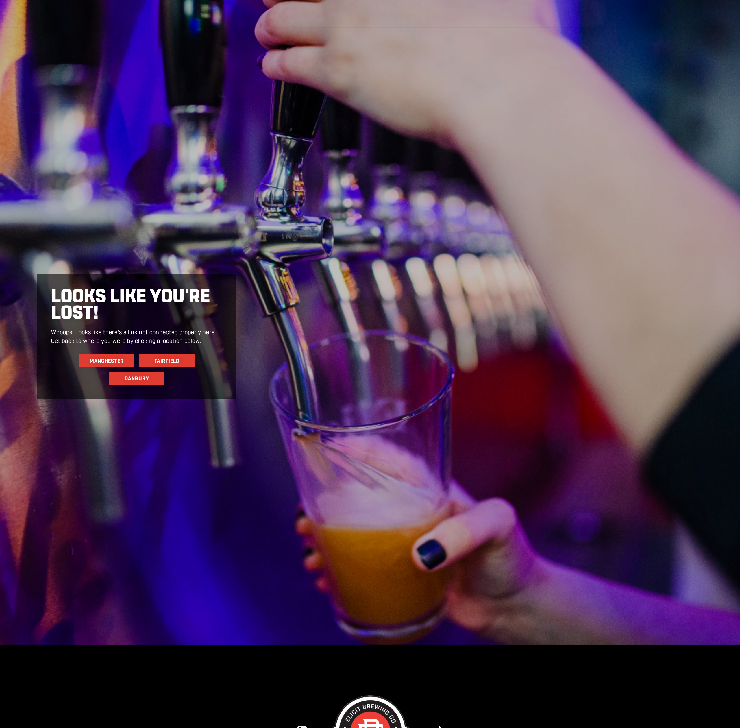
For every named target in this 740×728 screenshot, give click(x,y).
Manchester (107, 361)
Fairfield (167, 361)
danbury (137, 378)
